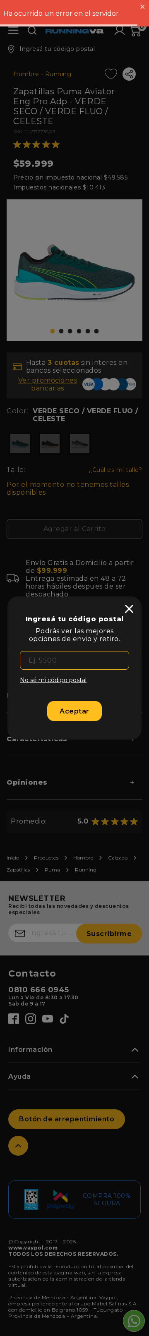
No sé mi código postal (53, 680)
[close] (129, 609)
